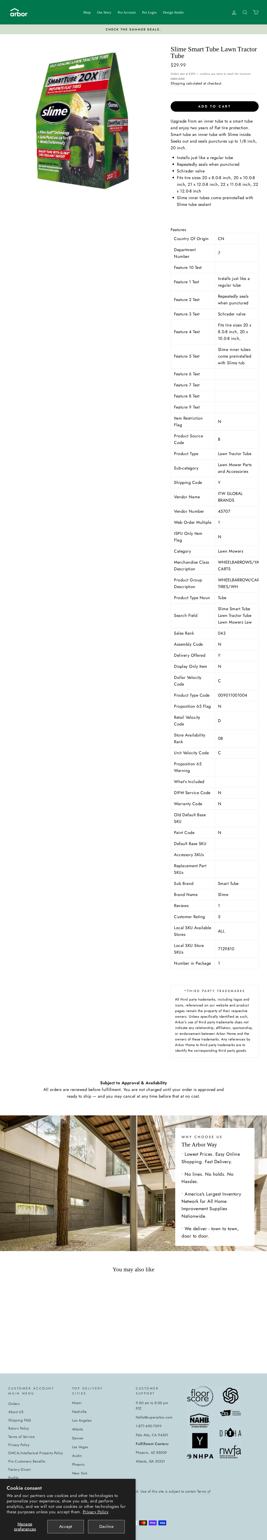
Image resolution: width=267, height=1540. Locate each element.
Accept (65, 1527)
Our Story (104, 12)
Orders (14, 1403)
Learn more (178, 78)
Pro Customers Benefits (26, 1461)
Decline (106, 1527)
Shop (87, 12)
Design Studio (173, 12)
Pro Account (127, 12)
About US (15, 1411)
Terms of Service (21, 1436)
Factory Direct (19, 1469)
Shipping (178, 83)
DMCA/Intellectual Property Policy (35, 1452)
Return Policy (18, 1428)
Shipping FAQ (19, 1420)
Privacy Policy (96, 1512)
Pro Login (149, 12)
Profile (13, 1477)
